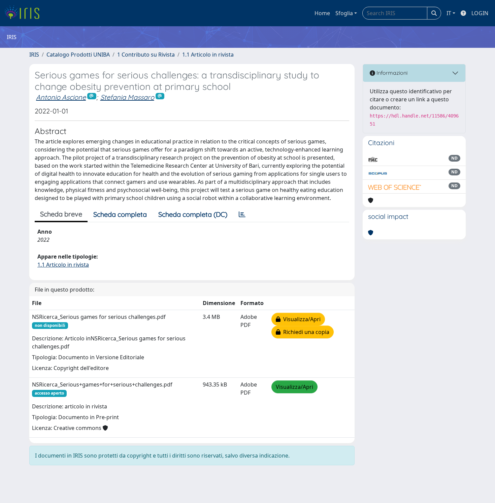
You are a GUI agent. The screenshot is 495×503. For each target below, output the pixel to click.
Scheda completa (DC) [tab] (192, 214)
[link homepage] (24, 13)
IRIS (34, 54)
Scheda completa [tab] (120, 214)
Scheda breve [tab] (61, 214)
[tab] (242, 214)
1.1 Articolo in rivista (208, 54)
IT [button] (449, 13)
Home (322, 13)
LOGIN (479, 13)
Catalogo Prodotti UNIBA (78, 54)
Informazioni (391, 72)
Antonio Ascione (61, 97)
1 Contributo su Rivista (146, 54)
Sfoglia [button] (344, 13)
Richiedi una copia (304, 332)
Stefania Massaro (127, 97)
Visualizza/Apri (300, 319)
